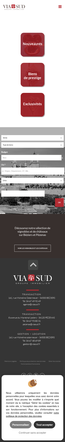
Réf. (3, 188)
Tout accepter (44, 424)
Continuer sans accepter (32, 432)
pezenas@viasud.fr (32, 324)
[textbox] (32, 171)
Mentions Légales (10, 361)
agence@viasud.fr (31, 304)
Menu (60, 6)
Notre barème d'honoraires (30, 364)
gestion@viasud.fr (31, 344)
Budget (4, 152)
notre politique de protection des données (32, 414)
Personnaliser (20, 424)
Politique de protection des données (32, 361)
